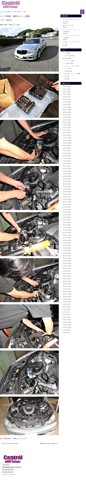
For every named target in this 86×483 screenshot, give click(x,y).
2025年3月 (65, 130)
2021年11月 (66, 232)
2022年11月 (66, 202)
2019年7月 (65, 304)
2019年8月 (65, 301)
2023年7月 (65, 181)
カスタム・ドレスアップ (70, 66)
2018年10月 (66, 327)
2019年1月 (65, 319)
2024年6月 (65, 153)
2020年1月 (65, 289)
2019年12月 (66, 291)
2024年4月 (65, 158)
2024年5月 (65, 155)
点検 (65, 76)
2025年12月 (66, 107)
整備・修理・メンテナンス (70, 73)
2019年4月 (65, 312)
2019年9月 (65, 299)
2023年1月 (65, 196)
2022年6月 (65, 214)
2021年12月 (66, 230)
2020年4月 (65, 281)
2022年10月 (66, 204)
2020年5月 (65, 278)
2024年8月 (65, 148)
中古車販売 (67, 71)
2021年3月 (65, 253)
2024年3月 (65, 161)
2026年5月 (65, 94)
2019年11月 (66, 294)
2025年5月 (65, 125)
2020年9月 (65, 268)
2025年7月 (65, 120)
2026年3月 (65, 99)
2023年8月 (65, 179)
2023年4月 (65, 189)
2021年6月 (65, 245)
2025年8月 (65, 117)
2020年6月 (65, 276)
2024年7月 (65, 150)
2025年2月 (65, 132)
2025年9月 (65, 114)
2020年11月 (66, 263)
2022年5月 (65, 217)
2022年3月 (65, 222)
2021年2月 (65, 255)
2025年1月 (65, 135)
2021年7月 (65, 243)
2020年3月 (65, 283)
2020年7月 (65, 273)
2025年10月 (66, 112)
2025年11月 (66, 109)
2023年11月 (66, 171)
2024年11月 (66, 140)
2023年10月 (66, 173)
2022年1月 (65, 227)
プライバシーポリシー (9, 474)
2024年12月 (66, 137)
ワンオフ (66, 68)
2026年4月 (65, 97)
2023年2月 (65, 194)
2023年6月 (65, 184)
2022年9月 (65, 207)
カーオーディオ (68, 60)
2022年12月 (66, 199)
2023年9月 (65, 176)
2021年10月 (66, 235)
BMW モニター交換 (68, 25)
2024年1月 (65, 166)
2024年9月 (65, 145)
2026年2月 (65, 102)
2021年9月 (65, 237)
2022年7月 (65, 212)
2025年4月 (65, 127)
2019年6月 (65, 307)
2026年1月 (65, 104)
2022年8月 (65, 209)
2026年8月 (65, 86)
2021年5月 (65, 248)
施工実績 (65, 58)
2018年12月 (66, 322)
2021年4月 (65, 250)
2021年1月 (65, 258)
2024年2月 (65, 163)
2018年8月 (65, 332)
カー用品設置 (67, 63)
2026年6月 (65, 91)
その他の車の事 (68, 55)
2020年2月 (65, 286)
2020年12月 (66, 260)
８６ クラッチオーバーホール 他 (9, 443)
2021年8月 (65, 240)
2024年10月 (66, 143)
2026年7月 (65, 89)
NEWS (8, 11)
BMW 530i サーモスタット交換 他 (48, 443)
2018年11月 (66, 325)
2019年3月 (65, 314)
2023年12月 (66, 168)
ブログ (64, 53)
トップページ (3, 11)
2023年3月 (65, 191)
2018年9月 (65, 330)
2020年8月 (65, 271)
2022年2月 (65, 225)
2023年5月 (65, 186)
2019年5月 (65, 309)
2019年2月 (65, 317)
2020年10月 (66, 266)
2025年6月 (65, 122)
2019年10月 (66, 296)
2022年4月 (65, 219)
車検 (65, 78)
